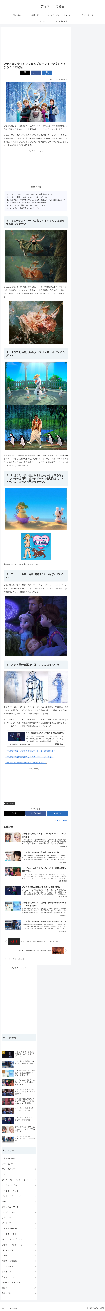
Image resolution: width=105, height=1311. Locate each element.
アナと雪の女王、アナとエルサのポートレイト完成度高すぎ (30, 751)
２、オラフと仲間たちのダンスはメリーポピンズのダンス (28, 197)
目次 (33, 187)
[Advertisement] (36, 45)
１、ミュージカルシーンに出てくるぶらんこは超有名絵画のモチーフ (32, 194)
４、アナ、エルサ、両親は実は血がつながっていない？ (27, 205)
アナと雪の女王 (10, 803)
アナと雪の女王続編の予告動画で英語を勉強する (25, 763)
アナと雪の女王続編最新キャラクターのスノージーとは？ (29, 757)
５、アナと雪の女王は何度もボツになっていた (24, 208)
